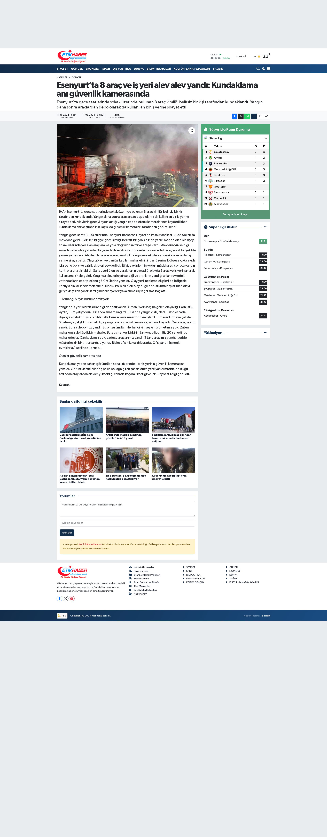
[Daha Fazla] (254, 116)
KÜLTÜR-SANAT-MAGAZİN (192, 68)
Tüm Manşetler (142, 586)
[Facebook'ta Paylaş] (234, 116)
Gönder (67, 532)
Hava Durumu (141, 571)
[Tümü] (265, 332)
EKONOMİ (92, 68)
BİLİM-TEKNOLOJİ (159, 68)
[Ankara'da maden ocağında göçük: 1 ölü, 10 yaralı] (127, 419)
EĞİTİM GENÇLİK (195, 582)
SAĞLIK (218, 68)
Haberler (62, 77)
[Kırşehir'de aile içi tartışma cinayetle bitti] (173, 460)
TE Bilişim (265, 615)
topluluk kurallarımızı (90, 544)
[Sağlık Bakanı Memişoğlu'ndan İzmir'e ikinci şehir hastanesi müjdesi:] (173, 419)
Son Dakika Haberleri (145, 590)
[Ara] (258, 69)
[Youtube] (72, 598)
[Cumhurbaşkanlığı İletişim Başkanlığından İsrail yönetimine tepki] (81, 419)
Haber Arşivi (140, 594)
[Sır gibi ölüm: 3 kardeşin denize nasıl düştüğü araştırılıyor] (127, 460)
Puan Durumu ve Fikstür (146, 582)
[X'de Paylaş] (241, 116)
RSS (63, 615)
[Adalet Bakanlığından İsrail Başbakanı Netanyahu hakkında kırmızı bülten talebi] (81, 460)
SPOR (106, 68)
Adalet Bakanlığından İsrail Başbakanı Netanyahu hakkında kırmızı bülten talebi (80, 479)
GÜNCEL (77, 68)
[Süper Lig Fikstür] (265, 227)
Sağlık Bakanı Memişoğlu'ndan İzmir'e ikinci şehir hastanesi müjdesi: (171, 438)
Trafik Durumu (141, 578)
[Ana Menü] (268, 69)
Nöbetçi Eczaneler (144, 567)
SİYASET (62, 68)
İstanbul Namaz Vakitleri (147, 575)
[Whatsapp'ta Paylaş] (247, 116)
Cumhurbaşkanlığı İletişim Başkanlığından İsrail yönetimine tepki (80, 438)
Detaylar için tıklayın (235, 214)
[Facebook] (59, 598)
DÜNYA (139, 68)
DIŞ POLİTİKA (122, 68)
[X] (65, 598)
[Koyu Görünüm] (263, 69)
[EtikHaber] (72, 56)
